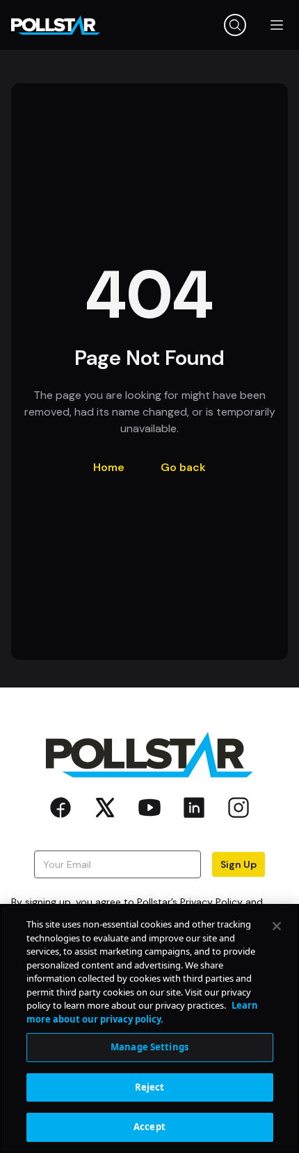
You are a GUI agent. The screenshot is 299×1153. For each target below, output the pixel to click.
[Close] (276, 926)
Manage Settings (149, 1047)
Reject (150, 1087)
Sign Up (238, 864)
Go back (183, 467)
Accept (149, 1126)
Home (108, 467)
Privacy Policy (211, 902)
